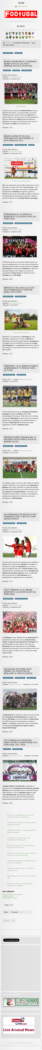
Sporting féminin (8, 446)
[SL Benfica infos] (19, 34)
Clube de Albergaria (9, 374)
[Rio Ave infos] (29, 34)
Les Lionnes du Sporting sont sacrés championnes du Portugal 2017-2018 (20, 742)
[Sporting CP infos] (16, 34)
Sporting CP (7, 70)
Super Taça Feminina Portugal (23, 223)
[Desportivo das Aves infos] (29, 38)
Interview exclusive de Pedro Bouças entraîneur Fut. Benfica (19, 884)
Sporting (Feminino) (15, 684)
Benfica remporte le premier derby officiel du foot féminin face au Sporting (20, 63)
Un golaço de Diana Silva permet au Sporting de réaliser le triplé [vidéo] (18, 671)
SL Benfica (16, 70)
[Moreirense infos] (32, 38)
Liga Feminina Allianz (15, 77)
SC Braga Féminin (20, 296)
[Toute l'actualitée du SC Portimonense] (23, 38)
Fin (13, 920)
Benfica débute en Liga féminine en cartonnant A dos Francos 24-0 (18, 138)
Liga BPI (31, 144)
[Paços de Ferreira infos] (13, 38)
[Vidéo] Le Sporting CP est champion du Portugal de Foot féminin (20, 846)
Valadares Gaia (7, 896)
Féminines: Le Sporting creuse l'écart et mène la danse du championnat (20, 816)
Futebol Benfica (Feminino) (12, 894)
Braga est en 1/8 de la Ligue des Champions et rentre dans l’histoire (19, 289)
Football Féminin (26, 70)
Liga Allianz (18, 52)
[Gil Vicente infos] (13, 34)
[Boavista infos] (7, 38)
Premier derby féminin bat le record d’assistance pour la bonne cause (20, 439)
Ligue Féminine (22, 523)
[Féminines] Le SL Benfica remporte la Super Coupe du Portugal (20, 216)
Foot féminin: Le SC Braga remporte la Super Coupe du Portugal (20, 591)
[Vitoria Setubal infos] (20, 38)
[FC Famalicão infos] (10, 34)
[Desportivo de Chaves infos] (16, 38)
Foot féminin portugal (21, 598)
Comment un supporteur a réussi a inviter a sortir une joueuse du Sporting (22, 854)
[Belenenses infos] (32, 34)
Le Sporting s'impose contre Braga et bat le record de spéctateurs (22, 862)
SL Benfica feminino (20, 144)
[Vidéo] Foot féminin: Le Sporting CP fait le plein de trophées (21, 831)
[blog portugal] (21, 1002)
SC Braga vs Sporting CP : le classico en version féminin (21, 869)
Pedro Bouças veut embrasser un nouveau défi (21, 877)
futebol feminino (8, 52)
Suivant (6, 920)
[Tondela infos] (26, 38)
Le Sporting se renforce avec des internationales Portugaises (18, 839)
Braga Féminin (21, 374)
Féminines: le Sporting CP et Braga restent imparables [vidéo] (21, 823)
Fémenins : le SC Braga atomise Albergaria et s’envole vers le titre (21, 368)
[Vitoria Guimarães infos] (10, 38)
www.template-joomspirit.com (41, 1044)
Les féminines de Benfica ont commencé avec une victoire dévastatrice (20, 516)
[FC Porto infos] (6, 34)
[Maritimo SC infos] (23, 34)
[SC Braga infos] (26, 34)
